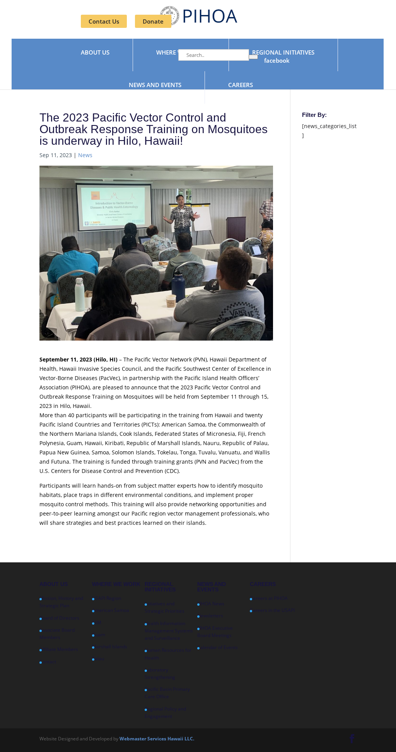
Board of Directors (59, 618)
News (85, 155)
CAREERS (240, 85)
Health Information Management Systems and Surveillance (169, 630)
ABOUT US (95, 53)
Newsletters (210, 615)
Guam (98, 634)
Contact (47, 661)
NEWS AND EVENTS (155, 85)
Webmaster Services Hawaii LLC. (156, 738)
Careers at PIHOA (269, 598)
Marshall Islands (109, 646)
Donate (153, 21)
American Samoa (110, 610)
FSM (96, 622)
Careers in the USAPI (272, 610)
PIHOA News (210, 603)
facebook (277, 61)
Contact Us (104, 21)
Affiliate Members (58, 649)
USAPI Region (106, 598)
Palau (98, 658)
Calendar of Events (217, 647)
